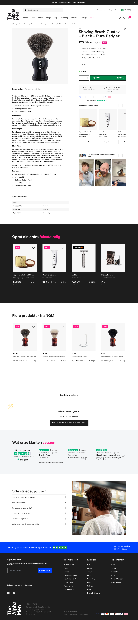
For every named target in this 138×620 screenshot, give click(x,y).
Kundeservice (69, 565)
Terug (15, 24)
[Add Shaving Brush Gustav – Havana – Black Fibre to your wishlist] (121, 326)
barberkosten (32, 98)
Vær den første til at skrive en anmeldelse (69, 423)
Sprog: (27, 585)
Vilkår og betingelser (71, 614)
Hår (88, 565)
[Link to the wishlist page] (124, 17)
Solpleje (90, 586)
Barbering (27, 24)
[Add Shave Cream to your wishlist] (63, 247)
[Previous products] (120, 105)
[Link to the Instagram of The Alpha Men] (8, 593)
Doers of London (117, 579)
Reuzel (113, 565)
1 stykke (83, 65)
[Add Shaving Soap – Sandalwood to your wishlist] (33, 247)
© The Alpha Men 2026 (70, 611)
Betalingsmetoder (70, 579)
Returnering (68, 586)
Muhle (113, 575)
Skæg (89, 568)
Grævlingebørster (46, 24)
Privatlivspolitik (85, 614)
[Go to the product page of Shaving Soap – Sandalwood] (88, 119)
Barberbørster (35, 24)
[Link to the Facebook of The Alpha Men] (14, 593)
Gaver (89, 589)
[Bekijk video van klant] (86, 172)
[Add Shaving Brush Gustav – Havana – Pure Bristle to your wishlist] (63, 326)
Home (21, 24)
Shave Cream (103, 134)
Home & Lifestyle (93, 593)
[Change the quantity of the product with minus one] (80, 78)
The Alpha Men (71, 560)
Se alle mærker (116, 582)
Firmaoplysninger (70, 575)
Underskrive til (44, 570)
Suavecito (114, 572)
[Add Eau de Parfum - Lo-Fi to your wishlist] (121, 247)
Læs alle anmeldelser (122, 546)
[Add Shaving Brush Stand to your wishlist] (92, 326)
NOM (32, 96)
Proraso (113, 568)
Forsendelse (68, 582)
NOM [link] (80, 29)
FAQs (66, 568)
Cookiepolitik (69, 589)
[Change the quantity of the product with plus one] (87, 78)
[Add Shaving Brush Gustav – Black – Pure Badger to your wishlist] (125, 29)
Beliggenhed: (12, 585)
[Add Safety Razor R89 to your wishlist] (92, 247)
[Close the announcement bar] (134, 2)
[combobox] (44, 10)
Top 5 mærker (117, 560)
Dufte (89, 582)
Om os (66, 572)
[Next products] (124, 105)
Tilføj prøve (105, 288)
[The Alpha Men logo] (13, 14)
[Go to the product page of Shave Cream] (108, 119)
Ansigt (89, 572)
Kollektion (92, 560)
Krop (89, 575)
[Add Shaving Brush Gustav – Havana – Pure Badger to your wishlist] (33, 326)
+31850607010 (31, 604)
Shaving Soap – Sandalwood (84, 134)
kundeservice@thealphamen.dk (38, 607)
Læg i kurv (88, 142)
